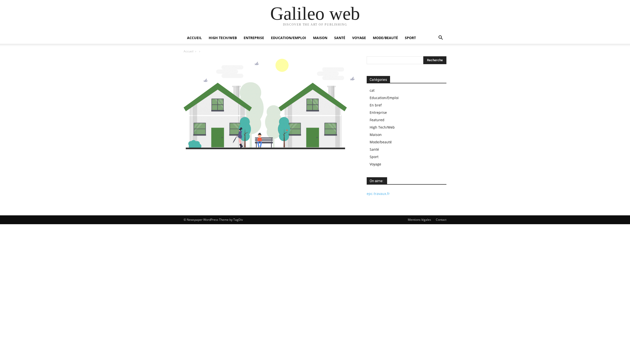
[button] (440, 38)
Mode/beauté (385, 37)
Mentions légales (419, 220)
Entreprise (254, 37)
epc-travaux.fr (378, 193)
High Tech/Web (223, 37)
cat (372, 90)
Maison (320, 37)
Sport (410, 37)
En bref (376, 105)
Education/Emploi (288, 37)
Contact (441, 220)
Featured (377, 120)
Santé (339, 37)
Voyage (359, 37)
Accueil (194, 37)
